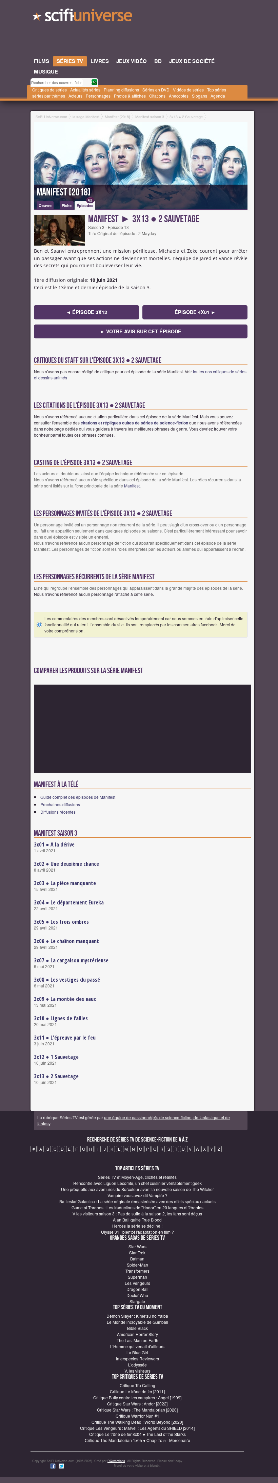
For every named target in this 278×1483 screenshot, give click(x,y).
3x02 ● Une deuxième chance (66, 864)
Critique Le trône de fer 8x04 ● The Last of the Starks (137, 1434)
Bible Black (137, 1328)
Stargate (137, 1301)
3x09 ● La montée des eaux (65, 999)
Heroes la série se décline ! (137, 1226)
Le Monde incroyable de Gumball (137, 1322)
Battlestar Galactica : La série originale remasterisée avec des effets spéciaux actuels (137, 1201)
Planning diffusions (121, 89)
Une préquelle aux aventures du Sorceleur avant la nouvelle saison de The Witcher (137, 1189)
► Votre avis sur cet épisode (140, 331)
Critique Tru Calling (137, 1385)
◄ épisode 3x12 (86, 312)
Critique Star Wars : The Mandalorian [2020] (137, 1410)
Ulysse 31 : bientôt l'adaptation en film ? (137, 1232)
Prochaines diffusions (60, 804)
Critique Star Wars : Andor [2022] (137, 1403)
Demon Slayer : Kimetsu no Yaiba (137, 1316)
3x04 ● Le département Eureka (69, 902)
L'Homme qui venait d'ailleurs (137, 1346)
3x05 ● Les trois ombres (61, 921)
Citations (157, 96)
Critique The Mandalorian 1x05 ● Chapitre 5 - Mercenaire (137, 1440)
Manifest (132, 485)
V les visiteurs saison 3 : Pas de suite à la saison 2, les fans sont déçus (137, 1213)
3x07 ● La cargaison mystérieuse (71, 960)
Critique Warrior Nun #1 (137, 1416)
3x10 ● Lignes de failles (61, 1018)
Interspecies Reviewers (137, 1358)
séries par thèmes (48, 96)
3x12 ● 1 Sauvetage (56, 1057)
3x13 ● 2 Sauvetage (56, 1076)
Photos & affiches (130, 96)
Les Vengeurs (137, 1283)
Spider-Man (137, 1265)
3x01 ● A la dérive (54, 844)
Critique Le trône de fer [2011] (137, 1391)
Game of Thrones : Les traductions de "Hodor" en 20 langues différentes (137, 1207)
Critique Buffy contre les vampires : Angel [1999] (137, 1397)
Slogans (199, 96)
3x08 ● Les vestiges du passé (67, 979)
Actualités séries (85, 89)
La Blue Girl (137, 1352)
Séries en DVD (156, 89)
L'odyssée (137, 1364)
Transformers (137, 1271)
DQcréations (116, 1461)
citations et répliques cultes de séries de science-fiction (134, 423)
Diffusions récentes (58, 812)
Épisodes (85, 204)
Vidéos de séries (188, 89)
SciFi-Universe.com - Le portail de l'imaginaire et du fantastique (83, 16)
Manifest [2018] (64, 192)
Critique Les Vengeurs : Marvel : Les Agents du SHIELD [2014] (137, 1428)
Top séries (216, 89)
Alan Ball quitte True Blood (137, 1220)
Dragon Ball (137, 1289)
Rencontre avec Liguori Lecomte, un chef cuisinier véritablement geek (137, 1183)
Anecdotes (178, 96)
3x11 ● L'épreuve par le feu (65, 1037)
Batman (137, 1258)
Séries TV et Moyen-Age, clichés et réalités (137, 1177)
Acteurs (75, 96)
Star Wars (137, 1246)
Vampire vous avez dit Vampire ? (137, 1195)
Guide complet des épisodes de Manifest (77, 797)
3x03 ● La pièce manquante (65, 883)
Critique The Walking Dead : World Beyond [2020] (137, 1422)
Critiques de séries (49, 89)
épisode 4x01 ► (195, 312)
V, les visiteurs (137, 1371)
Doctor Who (137, 1295)
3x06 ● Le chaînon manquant (66, 941)
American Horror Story (137, 1334)
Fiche (67, 205)
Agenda (218, 96)
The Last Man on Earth (137, 1340)
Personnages (98, 96)
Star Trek (137, 1252)
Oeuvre (45, 205)
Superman (137, 1277)
